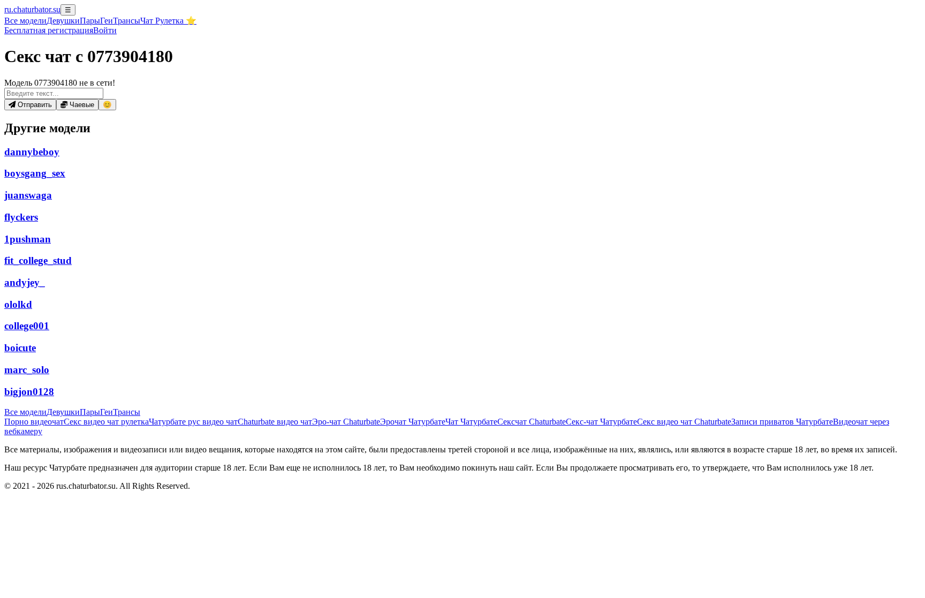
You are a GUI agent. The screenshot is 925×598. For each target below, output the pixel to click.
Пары (90, 20)
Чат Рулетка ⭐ (168, 20)
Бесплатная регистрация (48, 30)
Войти (105, 30)
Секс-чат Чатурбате (601, 421)
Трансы (126, 20)
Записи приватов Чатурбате (782, 421)
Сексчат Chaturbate (531, 421)
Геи (106, 20)
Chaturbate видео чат (275, 421)
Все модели (25, 412)
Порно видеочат (34, 421)
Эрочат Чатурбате (412, 421)
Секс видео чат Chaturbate (684, 421)
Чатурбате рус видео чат (193, 421)
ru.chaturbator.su (32, 9)
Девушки (63, 20)
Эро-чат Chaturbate (346, 421)
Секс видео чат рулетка (106, 421)
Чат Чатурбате (471, 421)
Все (25, 20)
